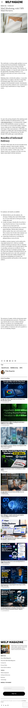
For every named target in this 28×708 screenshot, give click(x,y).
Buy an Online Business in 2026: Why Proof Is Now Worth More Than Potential (13, 539)
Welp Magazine (10, 371)
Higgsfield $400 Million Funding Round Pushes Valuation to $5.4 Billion (12, 423)
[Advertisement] (14, 48)
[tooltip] (2, 361)
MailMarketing (14, 367)
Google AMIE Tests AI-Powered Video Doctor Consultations (12, 492)
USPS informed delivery (6, 122)
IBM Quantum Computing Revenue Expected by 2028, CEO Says (13, 585)
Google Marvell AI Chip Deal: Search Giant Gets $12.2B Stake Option (13, 400)
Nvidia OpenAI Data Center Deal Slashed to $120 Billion (13, 469)
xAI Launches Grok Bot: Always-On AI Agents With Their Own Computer (13, 446)
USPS (21, 367)
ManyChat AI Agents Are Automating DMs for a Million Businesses (13, 562)
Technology (10, 5)
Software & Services (5, 675)
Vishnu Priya (4, 471)
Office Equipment (5, 672)
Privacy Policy (4, 665)
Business (3, 677)
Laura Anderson (5, 425)
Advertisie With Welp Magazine (8, 660)
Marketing (3, 5)
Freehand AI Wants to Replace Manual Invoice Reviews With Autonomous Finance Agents (12, 608)
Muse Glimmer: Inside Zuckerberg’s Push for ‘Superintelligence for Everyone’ (12, 515)
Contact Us (3, 662)
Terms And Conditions (6, 667)
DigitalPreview (5, 367)
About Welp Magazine (6, 658)
